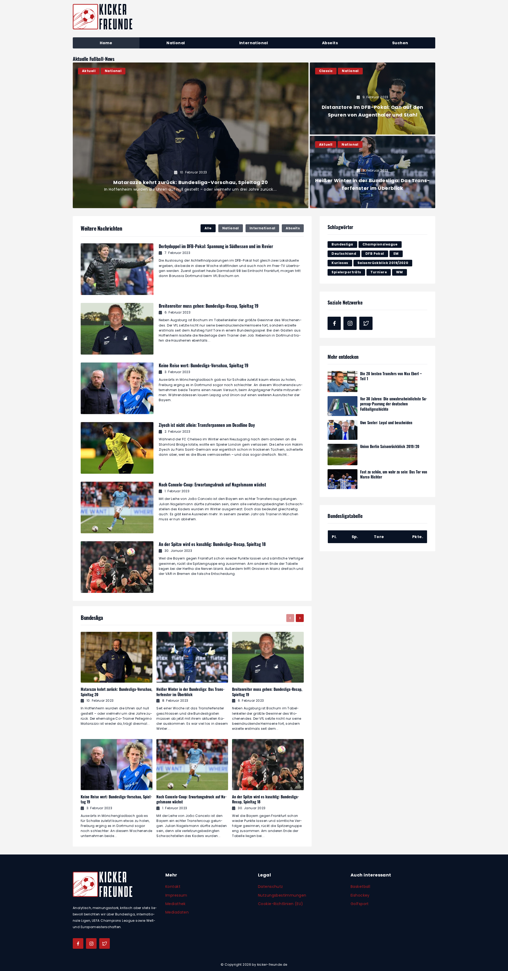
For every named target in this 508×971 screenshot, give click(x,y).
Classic (326, 71)
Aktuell (89, 71)
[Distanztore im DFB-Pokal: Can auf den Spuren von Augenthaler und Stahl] (373, 98)
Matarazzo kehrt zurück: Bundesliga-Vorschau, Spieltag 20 (116, 691)
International (262, 228)
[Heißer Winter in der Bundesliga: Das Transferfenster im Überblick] (373, 172)
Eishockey (360, 895)
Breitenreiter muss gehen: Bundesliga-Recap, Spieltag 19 (208, 306)
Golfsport (360, 903)
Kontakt (172, 886)
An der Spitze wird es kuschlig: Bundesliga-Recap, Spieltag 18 (212, 544)
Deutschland (344, 253)
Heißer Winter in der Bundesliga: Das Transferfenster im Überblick (190, 691)
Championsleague (380, 244)
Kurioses (340, 263)
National (113, 71)
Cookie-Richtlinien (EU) (280, 903)
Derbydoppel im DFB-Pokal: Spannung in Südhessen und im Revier (216, 246)
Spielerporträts (346, 272)
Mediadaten (177, 912)
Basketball (360, 886)
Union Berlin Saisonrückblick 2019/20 (389, 446)
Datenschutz (270, 886)
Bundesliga (342, 244)
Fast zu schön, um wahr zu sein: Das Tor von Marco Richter (393, 474)
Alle (208, 228)
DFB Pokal (374, 253)
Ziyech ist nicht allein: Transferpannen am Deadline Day (207, 425)
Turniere (378, 272)
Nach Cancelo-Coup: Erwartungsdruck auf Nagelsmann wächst (212, 484)
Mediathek (175, 903)
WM (399, 272)
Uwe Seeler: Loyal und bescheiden (386, 422)
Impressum (176, 895)
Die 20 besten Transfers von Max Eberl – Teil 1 (391, 376)
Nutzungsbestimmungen (282, 895)
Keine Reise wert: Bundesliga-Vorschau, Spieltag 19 (203, 365)
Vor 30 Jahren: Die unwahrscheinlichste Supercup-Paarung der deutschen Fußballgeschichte (393, 404)
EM (396, 253)
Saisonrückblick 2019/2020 (383, 263)
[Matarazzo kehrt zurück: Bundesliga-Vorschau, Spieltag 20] (191, 135)
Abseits (293, 228)
